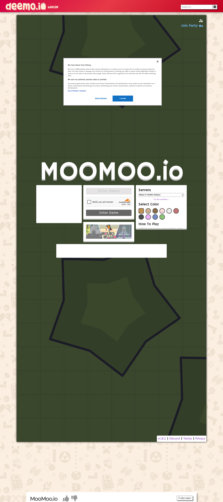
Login (53, 7)
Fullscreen (184, 498)
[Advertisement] (111, 467)
